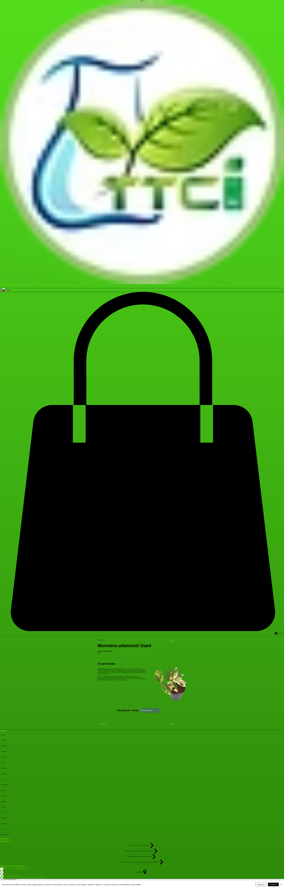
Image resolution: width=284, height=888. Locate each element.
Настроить (261, 884)
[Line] (142, 879)
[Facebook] (142, 876)
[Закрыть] (281, 884)
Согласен (273, 884)
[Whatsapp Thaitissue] (142, 869)
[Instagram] (142, 872)
